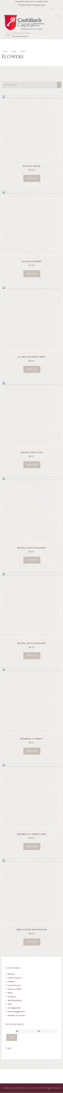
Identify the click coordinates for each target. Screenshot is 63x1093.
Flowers (11, 981)
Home (5, 51)
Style (10, 1004)
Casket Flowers (14, 978)
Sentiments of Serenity (31, 739)
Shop (14, 51)
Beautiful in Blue (31, 166)
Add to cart (32, 178)
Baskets (11, 974)
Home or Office (14, 989)
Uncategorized (14, 1008)
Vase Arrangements (16, 1012)
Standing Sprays (15, 1000)
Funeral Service (14, 985)
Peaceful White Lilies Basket (31, 548)
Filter (12, 1037)
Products (12, 997)
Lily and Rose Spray (31, 261)
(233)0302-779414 (21, 33)
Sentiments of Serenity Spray (31, 834)
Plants (10, 993)
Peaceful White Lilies (31, 452)
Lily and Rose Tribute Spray (32, 357)
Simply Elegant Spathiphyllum (31, 930)
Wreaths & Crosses (16, 1015)
